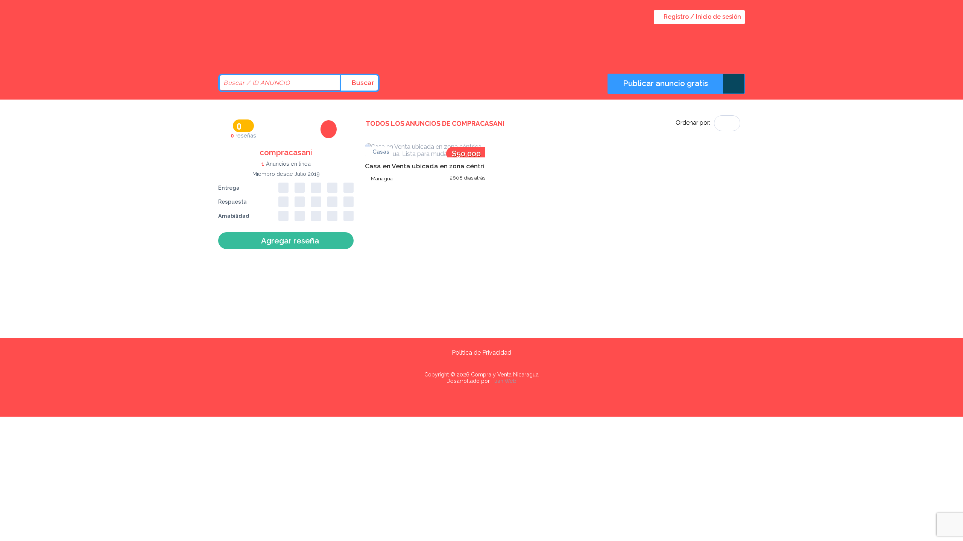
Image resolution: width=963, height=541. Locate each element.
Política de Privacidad (481, 352)
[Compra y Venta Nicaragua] (282, 53)
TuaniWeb (503, 381)
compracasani (286, 152)
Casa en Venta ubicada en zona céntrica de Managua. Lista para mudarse (482, 166)
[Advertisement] (425, 242)
